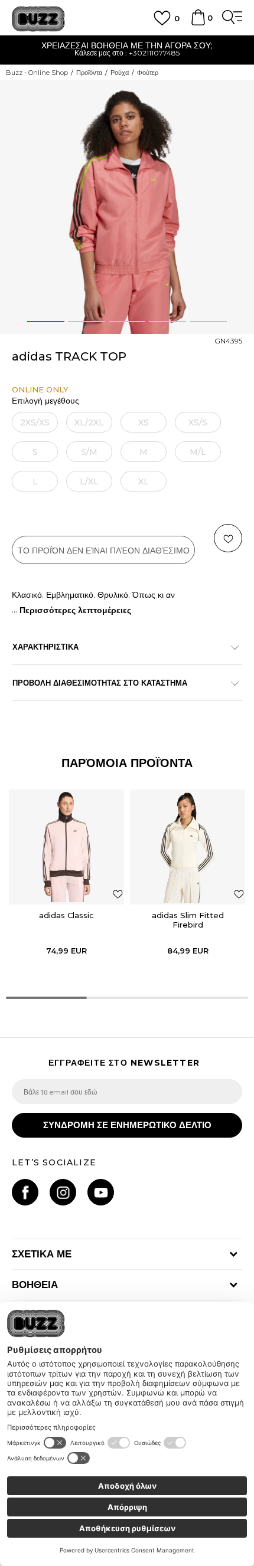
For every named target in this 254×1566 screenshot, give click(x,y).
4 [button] (167, 321)
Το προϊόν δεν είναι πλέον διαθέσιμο (104, 550)
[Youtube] (100, 1192)
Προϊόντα (89, 72)
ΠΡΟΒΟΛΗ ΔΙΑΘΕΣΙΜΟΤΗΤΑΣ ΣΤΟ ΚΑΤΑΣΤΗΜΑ (99, 682)
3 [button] (127, 321)
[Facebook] (25, 1192)
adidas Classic (66, 915)
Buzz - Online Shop (37, 72)
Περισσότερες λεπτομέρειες (75, 610)
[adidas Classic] (66, 847)
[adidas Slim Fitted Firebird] (187, 847)
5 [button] (208, 321)
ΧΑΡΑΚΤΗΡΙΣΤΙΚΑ (45, 646)
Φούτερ (147, 72)
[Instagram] (63, 1192)
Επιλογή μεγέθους (45, 401)
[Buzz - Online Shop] (38, 19)
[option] (127, 207)
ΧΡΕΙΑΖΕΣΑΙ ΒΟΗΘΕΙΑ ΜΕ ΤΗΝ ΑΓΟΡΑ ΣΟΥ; (92, 45)
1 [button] (45, 321)
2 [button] (86, 321)
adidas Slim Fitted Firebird (188, 919)
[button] (228, 538)
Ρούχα (119, 72)
